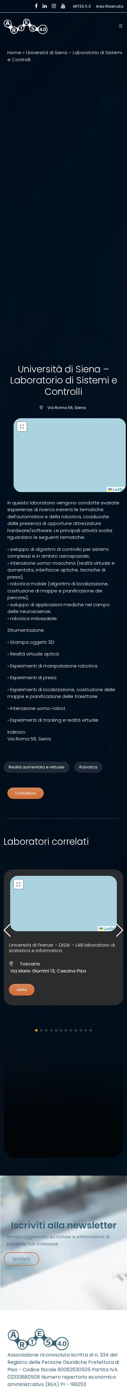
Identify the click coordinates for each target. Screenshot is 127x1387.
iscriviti (21, 1258)
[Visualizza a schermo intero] (22, 426)
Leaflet (118, 489)
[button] (120, 26)
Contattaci (25, 793)
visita (22, 989)
